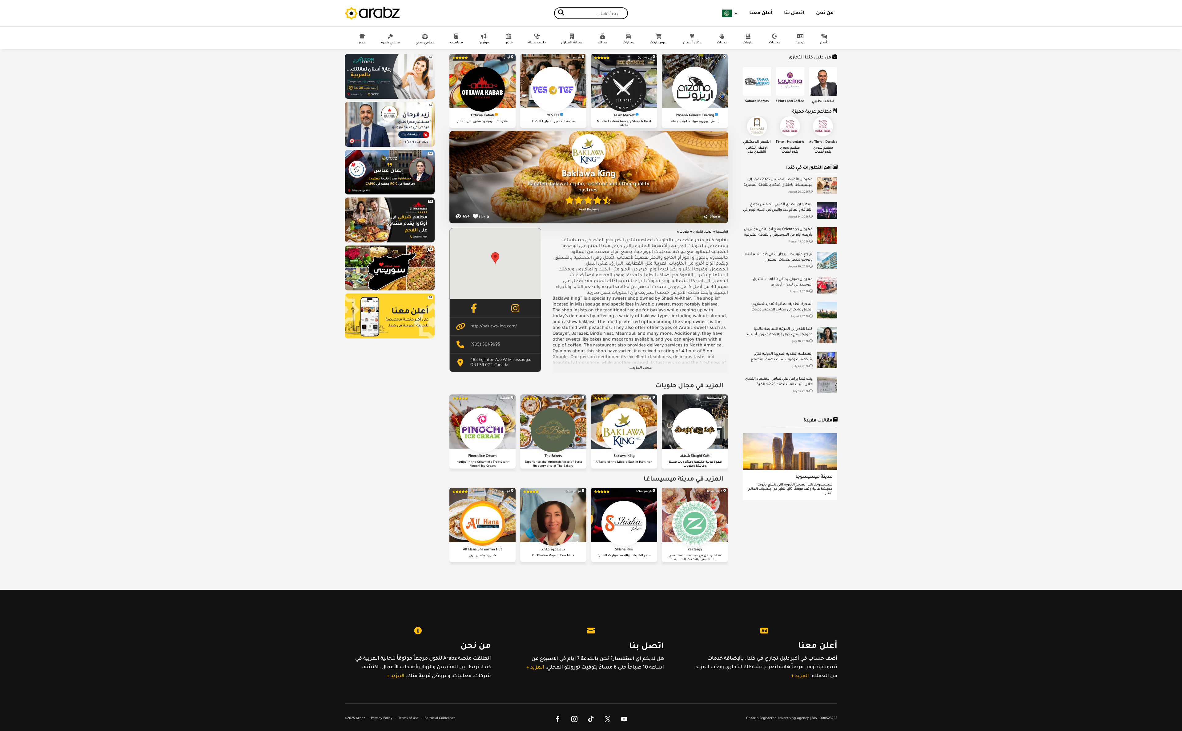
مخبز (362, 43)
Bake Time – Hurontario (785, 142)
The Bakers (553, 456)
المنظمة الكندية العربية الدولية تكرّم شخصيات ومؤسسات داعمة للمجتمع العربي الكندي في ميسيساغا (781, 357)
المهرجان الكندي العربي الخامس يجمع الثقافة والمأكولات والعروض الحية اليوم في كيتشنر (777, 208)
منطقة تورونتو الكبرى (707, 57)
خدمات (722, 43)
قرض (509, 43)
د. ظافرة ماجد (553, 550)
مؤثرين (483, 43)
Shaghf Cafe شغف (694, 456)
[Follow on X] (607, 719)
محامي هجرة (390, 43)
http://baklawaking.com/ (494, 326)
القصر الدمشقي (757, 142)
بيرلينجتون (644, 57)
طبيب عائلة (537, 43)
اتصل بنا (794, 13)
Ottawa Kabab (482, 116)
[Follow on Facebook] (558, 719)
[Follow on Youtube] (624, 719)
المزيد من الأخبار (792, 413)
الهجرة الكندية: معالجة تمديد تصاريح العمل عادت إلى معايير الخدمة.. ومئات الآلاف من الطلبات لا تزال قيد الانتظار (781, 307)
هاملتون (646, 398)
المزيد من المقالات (792, 512)
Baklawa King (623, 456)
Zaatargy (695, 550)
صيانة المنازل (571, 43)
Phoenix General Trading (695, 116)
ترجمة (800, 43)
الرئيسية (722, 232)
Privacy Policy (381, 718)
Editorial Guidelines (439, 718)
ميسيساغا (573, 57)
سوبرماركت (659, 43)
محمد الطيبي (823, 102)
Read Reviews (588, 210)
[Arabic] (730, 13)
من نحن (825, 13)
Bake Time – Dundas (821, 142)
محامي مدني (425, 43)
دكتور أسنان (692, 43)
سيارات (628, 43)
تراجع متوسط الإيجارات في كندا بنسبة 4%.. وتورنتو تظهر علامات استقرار (777, 257)
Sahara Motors (757, 102)
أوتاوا (506, 57)
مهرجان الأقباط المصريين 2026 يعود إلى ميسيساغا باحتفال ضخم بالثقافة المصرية (778, 182)
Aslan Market (624, 116)
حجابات (774, 43)
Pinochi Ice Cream (482, 456)
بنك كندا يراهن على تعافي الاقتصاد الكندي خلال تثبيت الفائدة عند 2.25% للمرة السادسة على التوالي (778, 382)
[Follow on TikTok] (591, 719)
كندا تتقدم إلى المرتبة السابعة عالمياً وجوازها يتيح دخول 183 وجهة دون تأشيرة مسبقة (779, 332)
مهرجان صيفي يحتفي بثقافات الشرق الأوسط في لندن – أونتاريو (782, 282)
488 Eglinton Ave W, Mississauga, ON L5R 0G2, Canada (500, 363)
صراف (602, 43)
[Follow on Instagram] (574, 719)
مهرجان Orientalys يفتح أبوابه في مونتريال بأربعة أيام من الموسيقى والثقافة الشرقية (778, 232)
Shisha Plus (624, 550)
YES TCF (553, 116)
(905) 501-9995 (485, 344)
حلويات (748, 43)
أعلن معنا (761, 13)
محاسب (456, 43)
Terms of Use (408, 718)
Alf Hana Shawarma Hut (482, 550)
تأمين (824, 43)
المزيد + (395, 676)
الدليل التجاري (702, 232)
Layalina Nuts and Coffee (784, 102)
